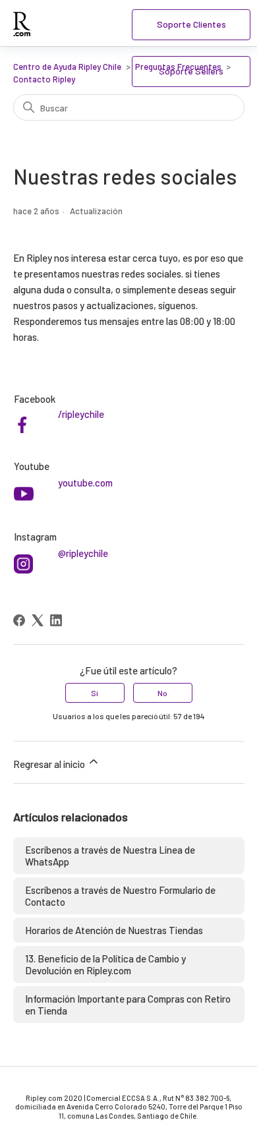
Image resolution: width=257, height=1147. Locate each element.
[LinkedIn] (56, 620)
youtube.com (85, 482)
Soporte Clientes (191, 24)
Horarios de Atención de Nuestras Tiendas (114, 930)
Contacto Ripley (44, 79)
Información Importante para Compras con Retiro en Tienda (128, 1004)
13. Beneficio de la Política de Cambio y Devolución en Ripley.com (105, 964)
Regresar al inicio (50, 764)
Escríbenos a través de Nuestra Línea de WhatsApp (110, 856)
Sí (94, 692)
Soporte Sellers (191, 70)
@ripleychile (83, 553)
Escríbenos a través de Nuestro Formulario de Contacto (120, 896)
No (162, 692)
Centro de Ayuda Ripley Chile (67, 66)
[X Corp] (37, 620)
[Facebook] (19, 620)
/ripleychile (81, 414)
